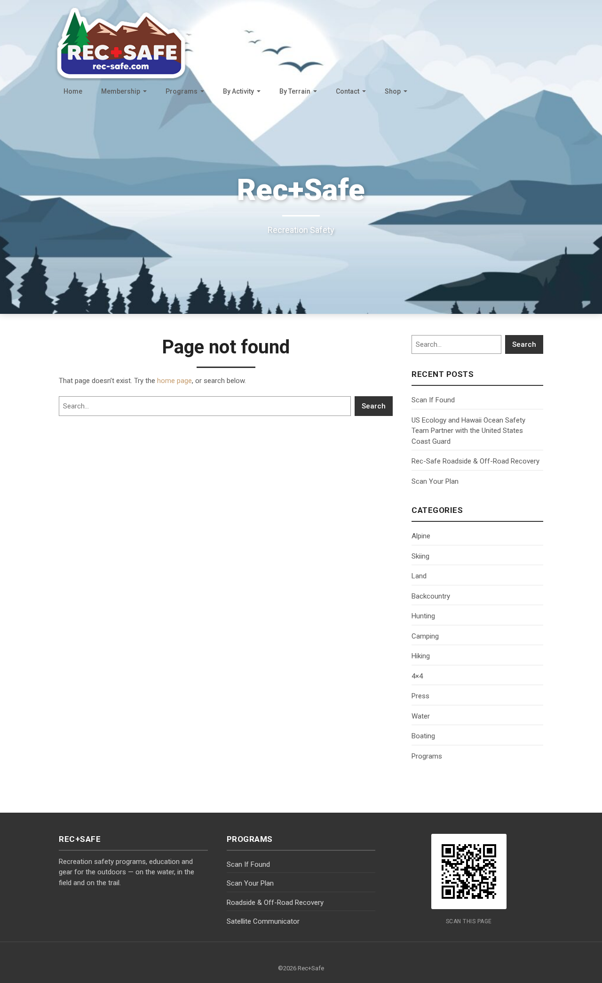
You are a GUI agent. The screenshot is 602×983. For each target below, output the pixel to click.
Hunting (423, 616)
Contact (347, 91)
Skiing (420, 556)
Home (72, 91)
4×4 (417, 676)
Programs (182, 91)
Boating (423, 736)
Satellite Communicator (263, 921)
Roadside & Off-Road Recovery (275, 902)
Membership (120, 91)
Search (374, 406)
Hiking (421, 656)
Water (421, 716)
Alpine (421, 536)
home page (174, 380)
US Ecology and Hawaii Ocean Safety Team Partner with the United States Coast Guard (468, 431)
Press (420, 696)
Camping (425, 636)
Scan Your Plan (435, 481)
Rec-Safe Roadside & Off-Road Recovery (475, 461)
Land (419, 576)
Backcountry (431, 596)
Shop (393, 91)
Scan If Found (433, 400)
